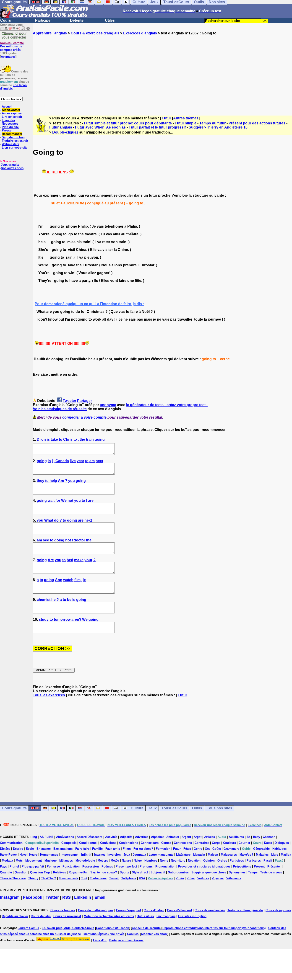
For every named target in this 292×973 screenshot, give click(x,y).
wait (51, 500)
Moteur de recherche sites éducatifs (109, 916)
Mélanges (66, 860)
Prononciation (165, 866)
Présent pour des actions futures (257, 123)
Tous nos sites (219, 808)
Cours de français (62, 910)
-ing (34, 837)
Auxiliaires (236, 837)
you (71, 481)
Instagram (10, 897)
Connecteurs (150, 842)
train (90, 439)
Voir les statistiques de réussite (60, 409)
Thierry (33, 878)
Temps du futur (212, 123)
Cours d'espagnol (128, 910)
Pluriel (14, 866)
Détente (76, 20)
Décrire (18, 848)
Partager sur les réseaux (126, 940)
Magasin (199, 854)
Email (99, 897)
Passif (267, 860)
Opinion (209, 860)
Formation (163, 848)
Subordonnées (178, 872)
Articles (209, 837)
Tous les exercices (49, 695)
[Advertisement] (162, 71)
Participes (237, 860)
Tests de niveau (271, 872)
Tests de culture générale (245, 910)
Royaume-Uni (78, 872)
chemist (43, 600)
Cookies (132, 934)
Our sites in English (192, 916)
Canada (62, 461)
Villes (191, 878)
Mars (274, 854)
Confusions (108, 842)
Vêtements (233, 878)
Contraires (202, 842)
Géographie (261, 848)
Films (127, 848)
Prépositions (242, 866)
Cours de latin (41, 916)
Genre (198, 848)
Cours (5, 20)
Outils (197, 808)
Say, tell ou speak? (103, 872)
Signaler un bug (13, 137)
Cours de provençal (67, 916)
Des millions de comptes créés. (12, 46)
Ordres (222, 860)
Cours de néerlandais (210, 910)
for (57, 500)
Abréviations (65, 837)
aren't (76, 619)
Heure (33, 854)
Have (23, 854)
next (99, 461)
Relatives (59, 872)
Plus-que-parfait (33, 866)
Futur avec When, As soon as (100, 127)
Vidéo (180, 878)
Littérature (183, 854)
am (92, 461)
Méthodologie (85, 860)
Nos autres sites (12, 168)
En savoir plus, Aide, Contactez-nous (68, 928)
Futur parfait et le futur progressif (157, 127)
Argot (197, 837)
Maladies (262, 854)
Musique (50, 860)
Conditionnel (88, 842)
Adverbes (141, 837)
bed (70, 560)
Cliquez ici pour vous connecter (14, 35)
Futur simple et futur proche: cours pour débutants (128, 123)
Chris (68, 439)
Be (248, 837)
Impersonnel (69, 854)
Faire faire (82, 848)
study (44, 619)
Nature (126, 860)
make (78, 560)
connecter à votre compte (84, 417)
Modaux (7, 860)
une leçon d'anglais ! (13, 86)
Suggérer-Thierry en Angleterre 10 (218, 127)
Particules (254, 860)
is (48, 439)
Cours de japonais (278, 910)
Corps (216, 842)
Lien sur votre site (14, 147)
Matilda (286, 854)
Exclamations (63, 848)
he (53, 600)
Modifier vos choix (154, 934)
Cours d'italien (154, 910)
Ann (58, 580)
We (64, 500)
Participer (43, 20)
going (100, 439)
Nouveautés (10, 123)
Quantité (6, 872)
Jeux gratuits (10, 164)
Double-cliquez (65, 132)
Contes (166, 842)
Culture (137, 808)
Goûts (216, 848)
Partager (84, 401)
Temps (253, 872)
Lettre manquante (161, 854)
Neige (138, 860)
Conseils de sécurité (146, 928)
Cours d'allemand (179, 910)
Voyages (218, 878)
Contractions (183, 842)
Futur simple (185, 123)
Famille (97, 848)
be (69, 600)
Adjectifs (126, 837)
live (73, 461)
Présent (259, 866)
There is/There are (13, 878)
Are (61, 481)
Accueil (7, 106)
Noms (164, 860)
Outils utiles (145, 916)
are (91, 500)
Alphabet (157, 837)
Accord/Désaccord (89, 837)
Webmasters (10, 144)
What (48, 520)
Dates (268, 842)
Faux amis (112, 848)
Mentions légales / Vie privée (103, 934)
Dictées (5, 848)
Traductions (98, 878)
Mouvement (33, 860)
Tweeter (69, 401)
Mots (19, 860)
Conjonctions (128, 842)
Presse (6, 130)
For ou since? (143, 848)
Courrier (244, 842)
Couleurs (229, 842)
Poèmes (107, 866)
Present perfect (126, 866)
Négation (194, 860)
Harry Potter (8, 854)
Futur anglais (60, 127)
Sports (124, 872)
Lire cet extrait (12, 116)
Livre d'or (8, 120)
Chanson (269, 837)
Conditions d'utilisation (112, 928)
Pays (3, 866)
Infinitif (86, 854)
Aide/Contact (11, 110)
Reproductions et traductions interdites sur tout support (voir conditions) (214, 928)
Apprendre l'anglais (50, 33)
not (70, 500)
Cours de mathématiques (95, 910)
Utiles (110, 20)
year (80, 461)
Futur (166, 118)
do (56, 520)
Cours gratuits (14, 808)
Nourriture (178, 860)
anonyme (108, 405)
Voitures (203, 878)
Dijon (41, 439)
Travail (114, 878)
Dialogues (282, 842)
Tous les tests (68, 878)
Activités (111, 837)
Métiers (103, 860)
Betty (256, 837)
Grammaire (231, 848)
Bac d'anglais (165, 916)
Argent (186, 837)
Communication (11, 842)
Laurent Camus (28, 928)
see (46, 540)
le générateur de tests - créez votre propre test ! (167, 405)
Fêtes (187, 848)
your (88, 560)
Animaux (172, 837)
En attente (43, 848)
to (60, 439)
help (53, 481)
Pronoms (146, 866)
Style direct (140, 872)
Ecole (30, 848)
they (40, 481)
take (54, 439)
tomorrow (62, 619)
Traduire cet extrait (15, 140)
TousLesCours (174, 808)
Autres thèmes (185, 118)
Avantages (8, 56)
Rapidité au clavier (15, 916)
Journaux (139, 854)
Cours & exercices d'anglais (95, 33)
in (49, 461)
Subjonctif (158, 872)
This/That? (48, 878)
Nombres (150, 860)
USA (142, 878)
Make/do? (246, 854)
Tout (84, 878)
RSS (66, 897)
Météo (115, 860)
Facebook (32, 897)
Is (73, 600)
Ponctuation (71, 866)
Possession (90, 866)
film (77, 580)
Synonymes (237, 872)
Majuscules (229, 854)
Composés (68, 842)
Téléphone (128, 878)
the (82, 439)
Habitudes (279, 848)
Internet (99, 854)
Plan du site (10, 127)
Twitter (52, 897)
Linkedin (82, 897)
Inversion (114, 854)
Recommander (12, 134)
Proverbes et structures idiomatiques (204, 866)
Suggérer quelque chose (208, 872)
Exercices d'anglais (140, 33)
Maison (213, 854)
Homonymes (49, 854)
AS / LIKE (46, 837)
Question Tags (40, 872)
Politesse (53, 866)
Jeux (152, 808)
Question (21, 872)
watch (68, 580)
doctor (79, 540)
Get (207, 848)
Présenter (274, 866)
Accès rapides (12, 113)
